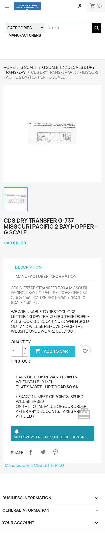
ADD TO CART (52, 351)
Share (30, 452)
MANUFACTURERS (25, 35)
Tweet (43, 452)
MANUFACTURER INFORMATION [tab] (46, 276)
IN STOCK (21, 361)
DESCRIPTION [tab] (28, 267)
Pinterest (55, 452)
